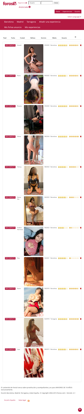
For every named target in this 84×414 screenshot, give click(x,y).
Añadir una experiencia (49, 21)
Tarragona (31, 21)
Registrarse (21, 3)
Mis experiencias (32, 27)
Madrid (20, 21)
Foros (58, 11)
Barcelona (9, 21)
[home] (10, 3)
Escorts (77, 11)
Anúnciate (24, 7)
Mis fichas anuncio (13, 27)
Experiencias (67, 11)
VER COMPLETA (10, 45)
